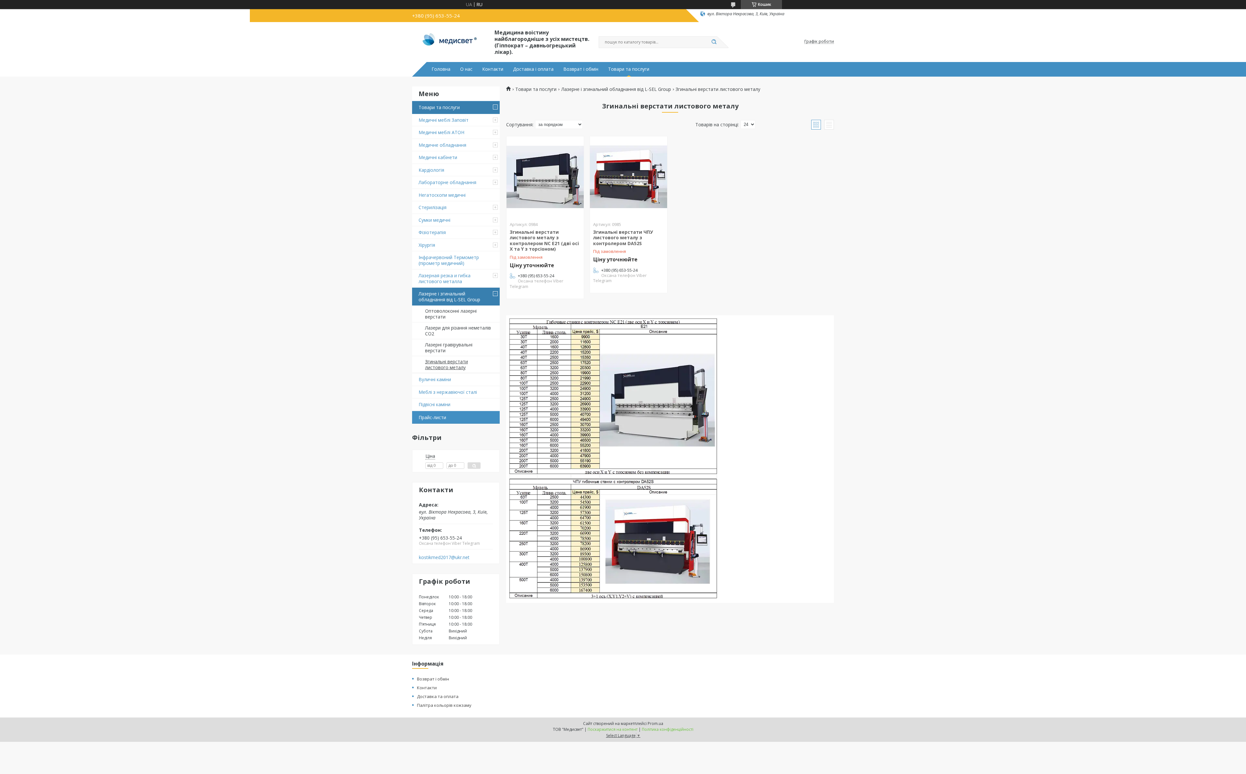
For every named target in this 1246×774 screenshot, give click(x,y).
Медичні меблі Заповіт (444, 120)
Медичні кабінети (438, 157)
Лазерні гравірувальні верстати (448, 348)
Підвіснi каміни (434, 404)
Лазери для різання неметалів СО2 (458, 331)
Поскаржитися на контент (613, 729)
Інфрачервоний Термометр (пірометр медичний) (449, 260)
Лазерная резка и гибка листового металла (444, 278)
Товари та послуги (628, 69)
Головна (441, 69)
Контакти (492, 69)
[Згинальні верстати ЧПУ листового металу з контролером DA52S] (628, 177)
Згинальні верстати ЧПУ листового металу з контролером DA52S (623, 237)
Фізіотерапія (432, 232)
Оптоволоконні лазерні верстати (451, 314)
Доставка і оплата (533, 69)
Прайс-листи (432, 417)
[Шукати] (713, 42)
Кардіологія (431, 170)
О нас (466, 69)
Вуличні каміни (435, 379)
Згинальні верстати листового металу (446, 364)
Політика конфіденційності (667, 729)
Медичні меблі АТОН (441, 132)
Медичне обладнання (442, 145)
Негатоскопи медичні (442, 195)
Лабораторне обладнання (447, 182)
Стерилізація (432, 207)
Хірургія (427, 245)
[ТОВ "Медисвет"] (450, 41)
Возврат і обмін (580, 69)
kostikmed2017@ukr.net (444, 557)
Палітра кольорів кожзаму (444, 705)
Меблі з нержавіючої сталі (448, 392)
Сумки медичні (434, 220)
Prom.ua (655, 723)
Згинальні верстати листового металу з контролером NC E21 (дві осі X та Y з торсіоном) (544, 240)
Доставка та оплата (437, 696)
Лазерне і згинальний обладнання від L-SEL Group (449, 297)
